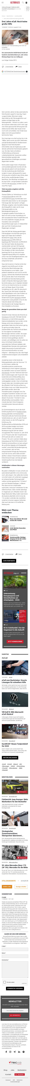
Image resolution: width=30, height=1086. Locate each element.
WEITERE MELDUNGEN (10, 757)
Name (3, 953)
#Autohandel (12, 828)
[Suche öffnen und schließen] (22, 2)
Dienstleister (6, 372)
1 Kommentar (9, 66)
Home (3, 16)
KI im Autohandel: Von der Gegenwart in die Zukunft (14, 629)
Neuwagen (13, 183)
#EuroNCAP (12, 741)
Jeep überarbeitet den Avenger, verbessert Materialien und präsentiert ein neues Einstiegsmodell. (12, 806)
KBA (11, 237)
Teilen (20, 66)
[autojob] (24, 880)
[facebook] (6, 1051)
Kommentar (5, 960)
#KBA (20, 768)
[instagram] (10, 1051)
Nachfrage (5, 242)
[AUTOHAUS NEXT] (11, 572)
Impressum (8, 1080)
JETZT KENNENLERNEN (15, 641)
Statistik (13, 445)
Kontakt (8, 1074)
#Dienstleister (13, 768)
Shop (5, 1070)
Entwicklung (5, 441)
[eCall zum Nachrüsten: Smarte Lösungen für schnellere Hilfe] (15, 667)
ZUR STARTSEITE (9, 561)
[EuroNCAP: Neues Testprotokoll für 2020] (15, 731)
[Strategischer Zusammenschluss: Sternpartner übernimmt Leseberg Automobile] (15, 818)
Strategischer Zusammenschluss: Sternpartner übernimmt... (12, 833)
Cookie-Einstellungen (15, 1081)
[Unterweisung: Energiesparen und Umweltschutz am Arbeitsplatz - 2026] (15, 582)
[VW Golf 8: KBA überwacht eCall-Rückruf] (15, 699)
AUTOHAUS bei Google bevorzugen (14, 71)
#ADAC (13, 766)
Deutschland (7, 196)
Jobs (12, 1070)
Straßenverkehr (21, 411)
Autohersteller (18, 16)
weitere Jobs (7, 886)
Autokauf (25, 477)
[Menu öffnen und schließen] (3, 2)
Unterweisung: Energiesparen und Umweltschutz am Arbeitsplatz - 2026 (12, 596)
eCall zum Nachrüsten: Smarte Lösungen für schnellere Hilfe (14, 681)
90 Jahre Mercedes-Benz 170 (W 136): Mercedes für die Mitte (15, 866)
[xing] (15, 1051)
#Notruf (15, 764)
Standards (17, 297)
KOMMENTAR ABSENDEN (15, 988)
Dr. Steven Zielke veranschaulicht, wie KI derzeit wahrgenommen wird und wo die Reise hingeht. (14, 634)
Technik (4, 274)
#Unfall (9, 764)
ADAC (13, 198)
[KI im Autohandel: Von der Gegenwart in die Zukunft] (15, 616)
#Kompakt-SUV (13, 796)
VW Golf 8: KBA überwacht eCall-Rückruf (12, 713)
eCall (12, 114)
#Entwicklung (20, 766)
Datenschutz (19, 1080)
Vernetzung (5, 317)
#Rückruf (11, 709)
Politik (9, 295)
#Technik (4, 768)
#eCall (5, 658)
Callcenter (23, 368)
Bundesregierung (7, 240)
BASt (3, 144)
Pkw (21, 114)
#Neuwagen (5, 766)
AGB (14, 1080)
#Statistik (5, 770)
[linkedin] (19, 1051)
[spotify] (23, 1051)
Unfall (20, 116)
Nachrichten (10, 16)
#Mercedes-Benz (13, 862)
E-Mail (3, 946)
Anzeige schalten (21, 886)
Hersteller (8, 189)
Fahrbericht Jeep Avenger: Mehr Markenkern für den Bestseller (15, 800)
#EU (20, 764)
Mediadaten (22, 1070)
